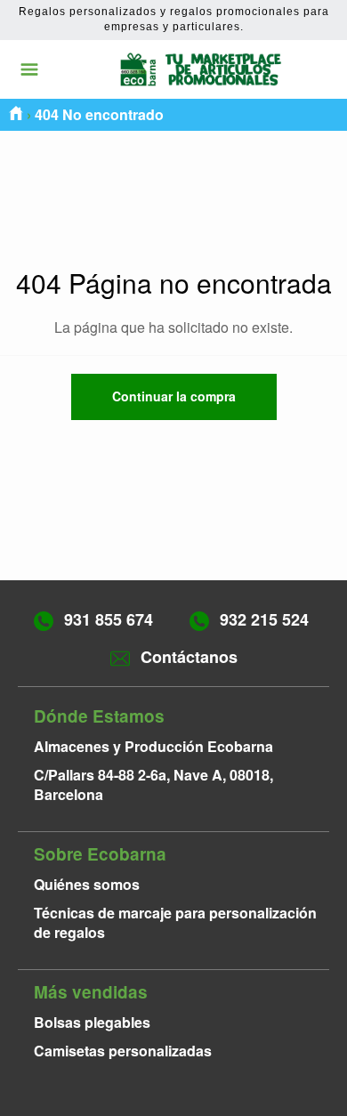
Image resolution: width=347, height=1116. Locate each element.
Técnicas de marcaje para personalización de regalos (175, 922)
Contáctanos (189, 656)
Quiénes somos (87, 884)
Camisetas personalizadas (123, 1050)
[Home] (16, 115)
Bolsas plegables (92, 1022)
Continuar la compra (174, 396)
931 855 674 (108, 619)
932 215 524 (264, 619)
